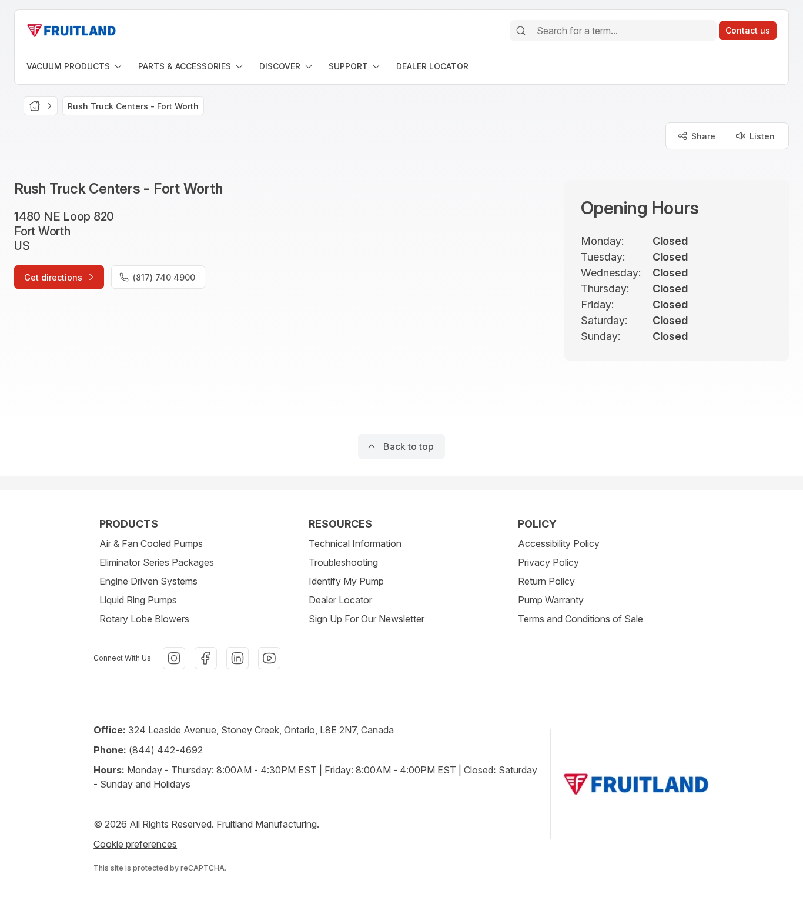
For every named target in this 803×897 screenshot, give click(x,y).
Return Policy (546, 581)
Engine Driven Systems (148, 581)
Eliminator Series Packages (156, 562)
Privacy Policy (548, 562)
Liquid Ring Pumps (138, 600)
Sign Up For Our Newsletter (366, 619)
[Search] (520, 30)
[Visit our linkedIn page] (237, 658)
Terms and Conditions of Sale (580, 619)
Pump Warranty (551, 600)
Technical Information (355, 543)
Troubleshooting (343, 562)
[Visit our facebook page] (206, 658)
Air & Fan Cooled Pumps (151, 543)
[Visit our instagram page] (174, 658)
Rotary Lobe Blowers (144, 619)
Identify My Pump (346, 581)
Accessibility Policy (559, 543)
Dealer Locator (340, 600)
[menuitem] (75, 66)
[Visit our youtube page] (269, 658)
